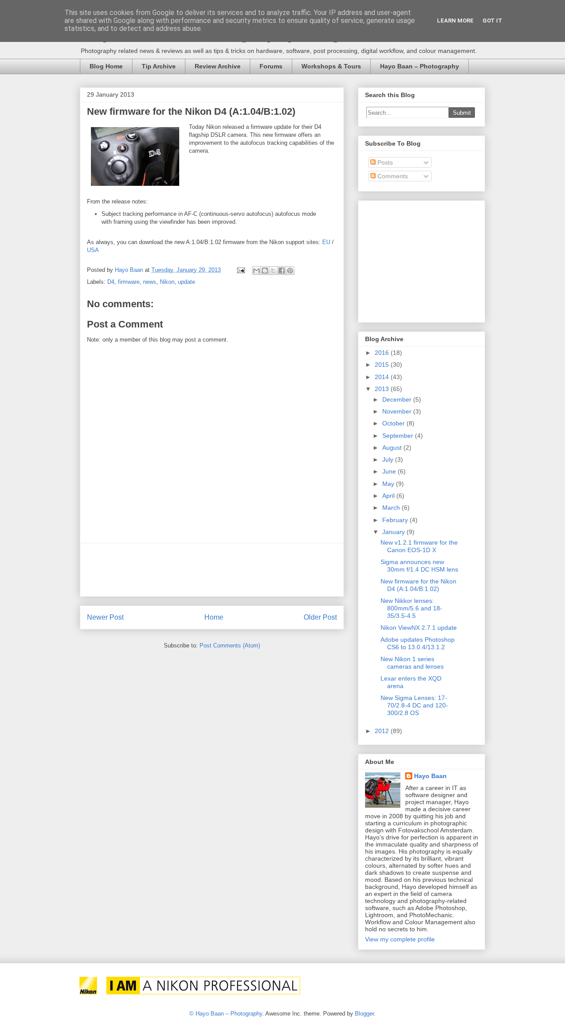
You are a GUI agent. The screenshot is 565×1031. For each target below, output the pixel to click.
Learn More (455, 20)
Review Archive (218, 66)
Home (213, 617)
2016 (383, 352)
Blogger (364, 1013)
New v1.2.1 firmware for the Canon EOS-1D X (419, 546)
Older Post (320, 617)
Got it (492, 20)
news (149, 281)
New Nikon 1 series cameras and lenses (412, 662)
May (389, 483)
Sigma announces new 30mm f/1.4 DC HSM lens (419, 565)
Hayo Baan (430, 775)
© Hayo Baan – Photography (225, 1013)
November (397, 411)
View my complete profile (400, 939)
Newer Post (105, 617)
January (394, 531)
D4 (110, 281)
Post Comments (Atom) (230, 645)
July (388, 459)
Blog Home (106, 66)
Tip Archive (159, 66)
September (398, 435)
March (392, 507)
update (186, 281)
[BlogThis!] (264, 270)
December (397, 399)
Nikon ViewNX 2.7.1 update (418, 627)
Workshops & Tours (331, 66)
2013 (383, 388)
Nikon (167, 281)
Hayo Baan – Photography (419, 66)
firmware (128, 281)
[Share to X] (273, 270)
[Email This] (256, 270)
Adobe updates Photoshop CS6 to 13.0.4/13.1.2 (417, 643)
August (392, 447)
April (389, 495)
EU (326, 242)
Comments (392, 176)
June (390, 471)
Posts (384, 162)
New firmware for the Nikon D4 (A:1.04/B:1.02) (418, 585)
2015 (383, 364)
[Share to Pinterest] (290, 270)
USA (93, 250)
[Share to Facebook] (281, 270)
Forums (271, 66)
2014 (383, 376)
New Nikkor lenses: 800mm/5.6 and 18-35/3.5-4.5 (411, 608)
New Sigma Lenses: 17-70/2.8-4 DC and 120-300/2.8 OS (414, 705)
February (396, 519)
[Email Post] (240, 270)
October (394, 423)
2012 (383, 730)
